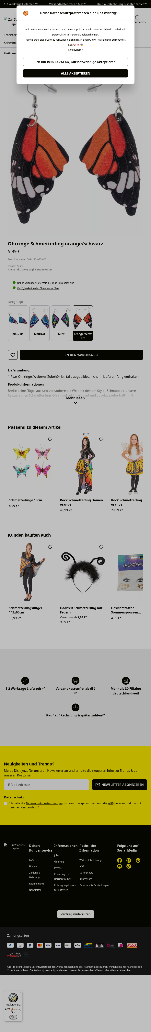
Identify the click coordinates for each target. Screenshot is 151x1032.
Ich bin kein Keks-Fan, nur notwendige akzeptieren (75, 62)
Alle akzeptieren (75, 73)
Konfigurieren (75, 49)
